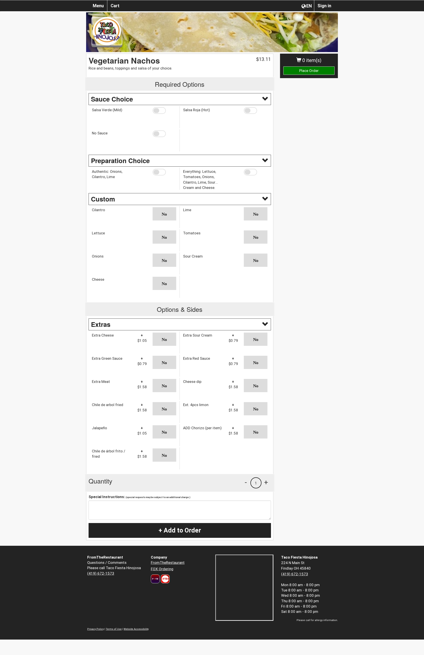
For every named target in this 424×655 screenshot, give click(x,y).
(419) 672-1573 (100, 573)
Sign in (324, 5)
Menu (98, 5)
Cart (115, 5)
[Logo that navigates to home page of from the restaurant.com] (155, 578)
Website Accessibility (136, 629)
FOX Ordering (162, 569)
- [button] (246, 482)
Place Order (309, 70)
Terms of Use (114, 629)
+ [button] (266, 482)
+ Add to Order (180, 530)
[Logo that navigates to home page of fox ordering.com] (165, 578)
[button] (164, 110)
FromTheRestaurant (168, 562)
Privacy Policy (95, 629)
